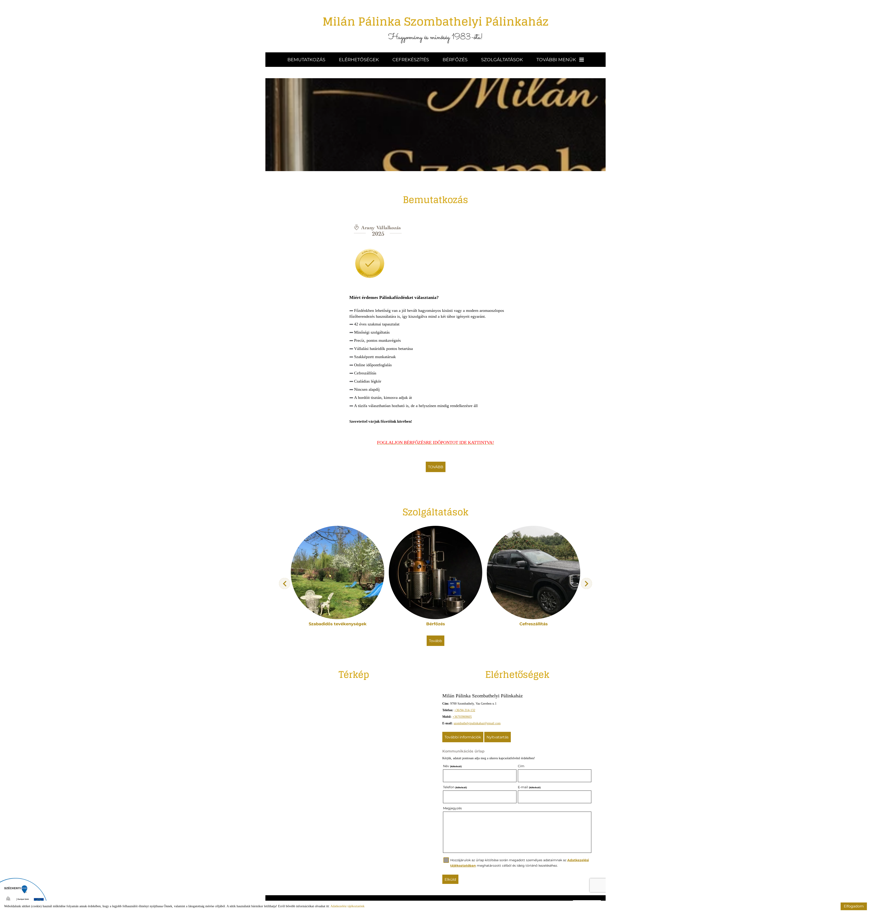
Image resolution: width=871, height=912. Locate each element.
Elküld (450, 879)
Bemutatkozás (306, 59)
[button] (586, 583)
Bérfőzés (455, 59)
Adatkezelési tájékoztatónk (347, 906)
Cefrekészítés (410, 59)
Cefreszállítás (533, 623)
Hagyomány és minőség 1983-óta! (436, 27)
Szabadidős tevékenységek (338, 623)
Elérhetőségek (359, 59)
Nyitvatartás (498, 737)
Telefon (455, 787)
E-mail (529, 787)
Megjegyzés (452, 808)
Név (452, 766)
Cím (521, 766)
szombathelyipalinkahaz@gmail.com (477, 723)
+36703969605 (462, 716)
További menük (556, 59)
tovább (435, 467)
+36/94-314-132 (464, 710)
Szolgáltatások (502, 59)
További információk (463, 737)
